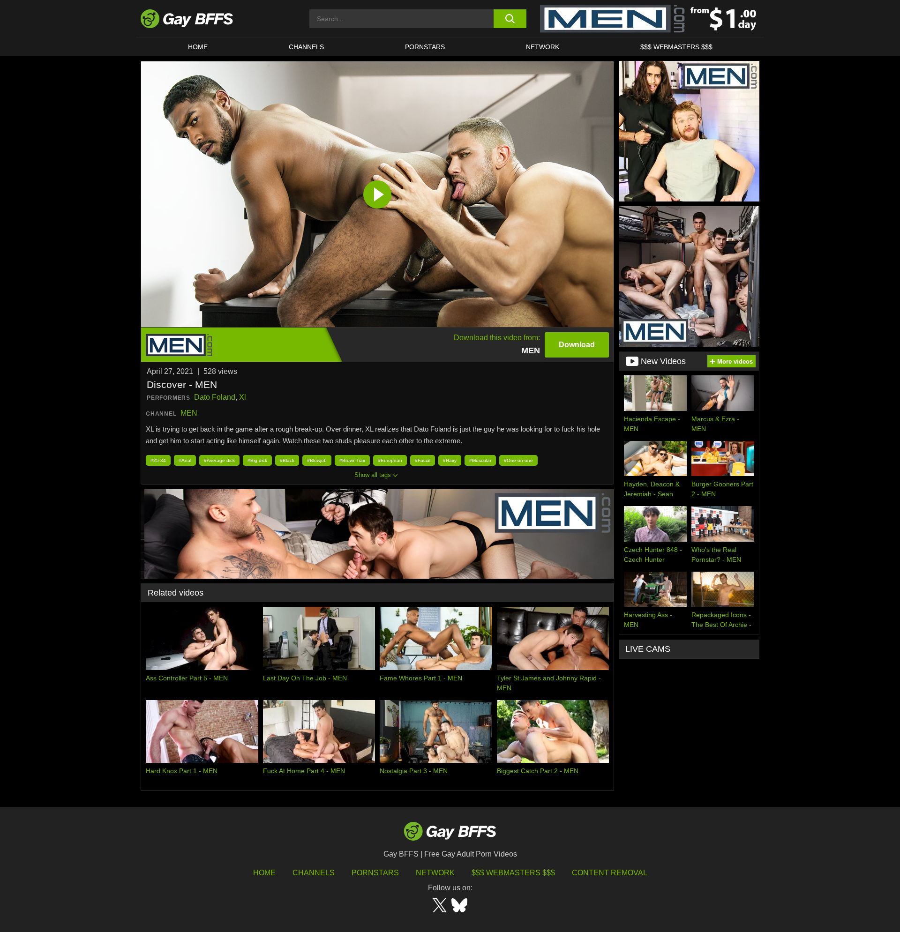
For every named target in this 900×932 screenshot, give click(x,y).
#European (390, 460)
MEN (188, 413)
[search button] (510, 18)
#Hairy (450, 460)
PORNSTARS (425, 47)
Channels (313, 873)
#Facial (422, 460)
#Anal (185, 460)
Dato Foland (214, 397)
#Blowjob (317, 460)
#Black (287, 460)
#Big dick (257, 460)
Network (542, 47)
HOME (198, 47)
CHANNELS (306, 47)
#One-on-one (518, 460)
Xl (242, 397)
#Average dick (219, 460)
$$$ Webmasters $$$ (676, 47)
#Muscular (480, 460)
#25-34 (158, 460)
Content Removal (609, 873)
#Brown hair (352, 460)
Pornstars (375, 873)
